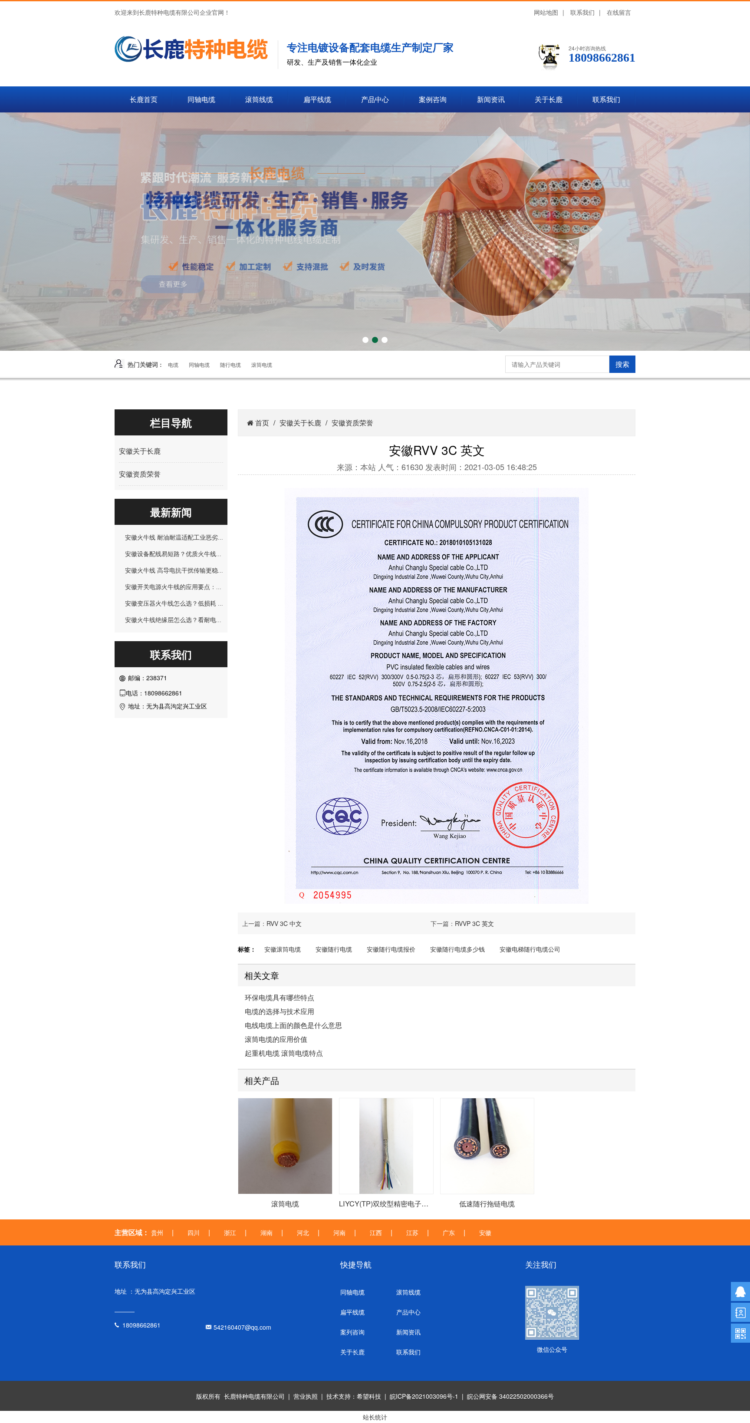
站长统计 (375, 1417)
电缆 (173, 364)
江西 (376, 1232)
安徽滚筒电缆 (282, 949)
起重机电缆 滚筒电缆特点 (284, 1053)
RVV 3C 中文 (284, 923)
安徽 (485, 1232)
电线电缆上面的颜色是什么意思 (293, 1025)
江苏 (412, 1232)
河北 (303, 1232)
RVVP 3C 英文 (474, 923)
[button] (365, 340)
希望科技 (369, 1396)
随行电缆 (230, 364)
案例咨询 (433, 99)
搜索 (622, 364)
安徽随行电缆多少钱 (457, 949)
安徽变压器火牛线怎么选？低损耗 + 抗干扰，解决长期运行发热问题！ (219, 603)
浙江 (230, 1232)
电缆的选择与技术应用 (279, 1011)
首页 (261, 423)
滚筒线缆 (259, 99)
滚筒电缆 (261, 364)
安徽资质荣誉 (140, 474)
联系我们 (582, 12)
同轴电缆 (201, 99)
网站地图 (546, 12)
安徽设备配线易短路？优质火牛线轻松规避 (182, 554)
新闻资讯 (491, 99)
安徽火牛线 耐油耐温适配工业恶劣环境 (177, 537)
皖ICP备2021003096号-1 (424, 1396)
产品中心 (375, 99)
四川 (194, 1232)
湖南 (266, 1232)
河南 (339, 1232)
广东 (449, 1232)
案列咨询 (352, 1331)
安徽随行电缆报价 (391, 949)
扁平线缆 (317, 99)
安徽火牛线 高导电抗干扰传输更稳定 (174, 570)
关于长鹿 (548, 99)
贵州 (157, 1232)
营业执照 (305, 1396)
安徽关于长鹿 (140, 451)
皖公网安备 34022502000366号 (510, 1396)
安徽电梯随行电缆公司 (530, 949)
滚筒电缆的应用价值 (276, 1039)
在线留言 (619, 12)
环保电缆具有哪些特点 (279, 997)
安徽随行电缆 (334, 949)
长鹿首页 (144, 99)
